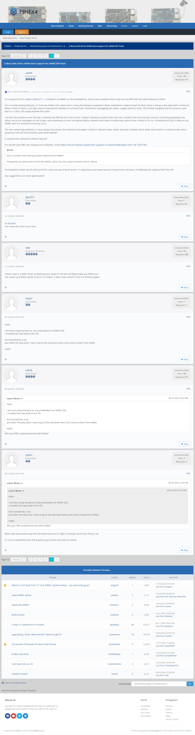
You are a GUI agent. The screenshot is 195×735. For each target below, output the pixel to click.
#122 (188, 216)
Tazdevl (168, 636)
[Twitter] (19, 716)
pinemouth (114, 644)
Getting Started (86, 25)
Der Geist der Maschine (175, 596)
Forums (169, 705)
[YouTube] (13, 716)
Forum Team (172, 719)
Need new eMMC (20, 604)
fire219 (188, 730)
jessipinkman (171, 655)
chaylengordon (172, 665)
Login (7, 32)
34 (132, 624)
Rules (71, 25)
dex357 (29, 197)
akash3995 (170, 645)
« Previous (16, 56)
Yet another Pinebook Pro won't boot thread (34, 644)
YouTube (145, 712)
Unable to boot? (20, 673)
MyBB (17, 730)
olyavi (28, 298)
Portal (124, 25)
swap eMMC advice (21, 595)
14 (132, 634)
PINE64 (7, 46)
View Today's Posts (28, 38)
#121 (188, 91)
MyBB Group (38, 730)
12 (46, 56)
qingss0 (115, 585)
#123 (188, 266)
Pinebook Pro (20, 46)
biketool (115, 614)
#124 (188, 317)
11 (41, 56)
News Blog (112, 25)
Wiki (100, 25)
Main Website (57, 25)
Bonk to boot (18, 614)
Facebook (145, 705)
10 (35, 56)
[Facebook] (7, 716)
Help (145, 25)
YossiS (114, 673)
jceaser (114, 595)
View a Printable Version (15, 682)
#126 (188, 473)
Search (135, 25)
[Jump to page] (57, 56)
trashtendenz (114, 664)
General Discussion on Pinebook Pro (46, 46)
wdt (27, 247)
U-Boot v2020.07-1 (34, 99)
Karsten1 (114, 604)
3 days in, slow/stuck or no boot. (28, 624)
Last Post (160, 586)
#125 (188, 389)
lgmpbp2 (114, 624)
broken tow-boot (20, 654)
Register (21, 32)
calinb (28, 73)
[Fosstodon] (25, 716)
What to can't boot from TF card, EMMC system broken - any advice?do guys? (51, 585)
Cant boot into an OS (22, 664)
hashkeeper (115, 654)
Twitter (144, 709)
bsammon (115, 634)
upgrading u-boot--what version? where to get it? (37, 634)
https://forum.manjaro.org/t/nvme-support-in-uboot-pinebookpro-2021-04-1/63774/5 (103, 144)
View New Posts (10, 38)
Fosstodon (146, 715)
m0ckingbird (155, 730)
